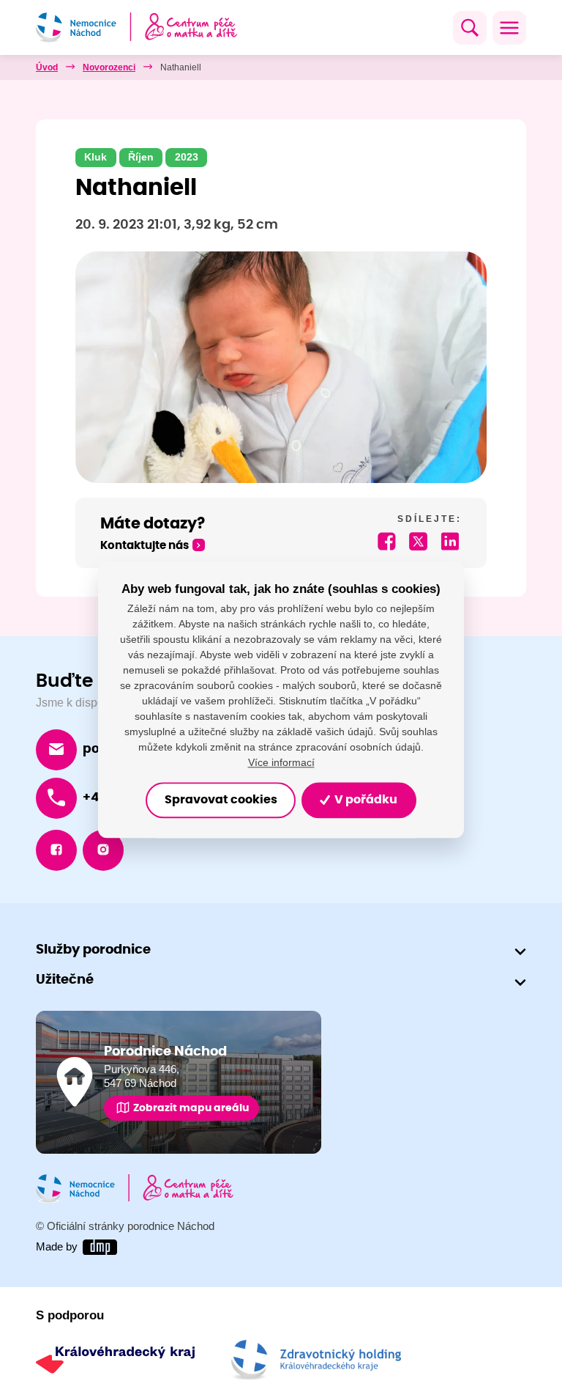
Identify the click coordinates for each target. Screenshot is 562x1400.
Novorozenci (109, 67)
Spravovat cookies (221, 800)
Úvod (47, 67)
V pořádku (364, 800)
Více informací (281, 763)
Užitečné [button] (65, 980)
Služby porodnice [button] (93, 950)
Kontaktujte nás (144, 545)
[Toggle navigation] (509, 28)
